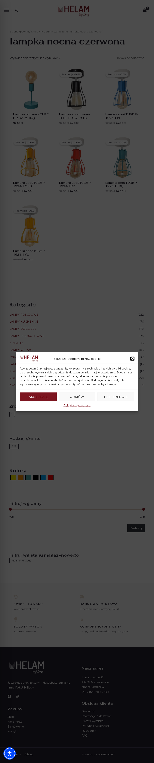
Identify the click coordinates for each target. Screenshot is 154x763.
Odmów (77, 396)
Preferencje (116, 396)
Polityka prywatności (77, 405)
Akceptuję (38, 396)
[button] (132, 358)
